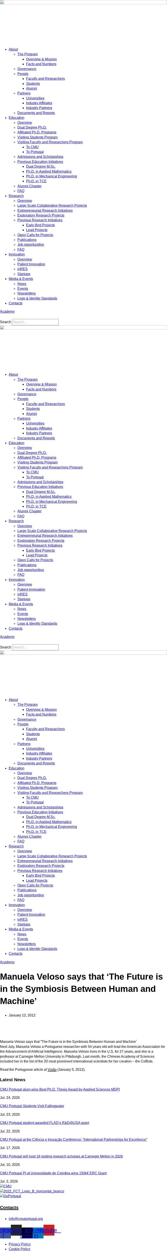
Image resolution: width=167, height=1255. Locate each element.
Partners (23, 93)
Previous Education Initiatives (40, 162)
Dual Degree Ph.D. (32, 127)
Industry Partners (39, 108)
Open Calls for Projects (35, 235)
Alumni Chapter (29, 186)
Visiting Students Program (37, 137)
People (22, 74)
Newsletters (26, 293)
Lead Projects (36, 230)
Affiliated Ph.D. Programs (36, 132)
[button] (83, 316)
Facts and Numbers (41, 64)
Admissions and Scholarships (40, 157)
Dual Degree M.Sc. (40, 166)
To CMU (32, 147)
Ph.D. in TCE (36, 181)
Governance (26, 69)
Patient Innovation (31, 264)
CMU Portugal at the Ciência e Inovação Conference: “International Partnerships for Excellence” (73, 1139)
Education (16, 117)
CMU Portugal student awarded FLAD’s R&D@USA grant (44, 1123)
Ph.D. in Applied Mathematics (49, 171)
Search (5, 322)
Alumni (31, 88)
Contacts (15, 303)
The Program (27, 54)
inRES (22, 269)
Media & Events (21, 279)
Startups (23, 274)
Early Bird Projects (40, 225)
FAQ (20, 191)
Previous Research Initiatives (39, 220)
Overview (24, 122)
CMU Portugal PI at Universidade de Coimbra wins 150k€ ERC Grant (53, 1173)
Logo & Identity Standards (37, 298)
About (13, 49)
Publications (27, 240)
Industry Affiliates (39, 103)
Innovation (17, 254)
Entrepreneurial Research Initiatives (45, 210)
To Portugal (35, 152)
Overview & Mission (41, 59)
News (21, 284)
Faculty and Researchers (45, 78)
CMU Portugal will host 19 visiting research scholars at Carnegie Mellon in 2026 (61, 1156)
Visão (52, 1069)
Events (22, 288)
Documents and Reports (36, 113)
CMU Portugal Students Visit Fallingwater (32, 1106)
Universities (35, 98)
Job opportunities (30, 244)
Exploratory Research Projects (40, 215)
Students (33, 83)
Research (16, 196)
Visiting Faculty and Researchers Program (50, 142)
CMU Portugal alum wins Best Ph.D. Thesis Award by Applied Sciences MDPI (60, 1089)
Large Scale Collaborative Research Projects (52, 205)
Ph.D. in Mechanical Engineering (51, 176)
